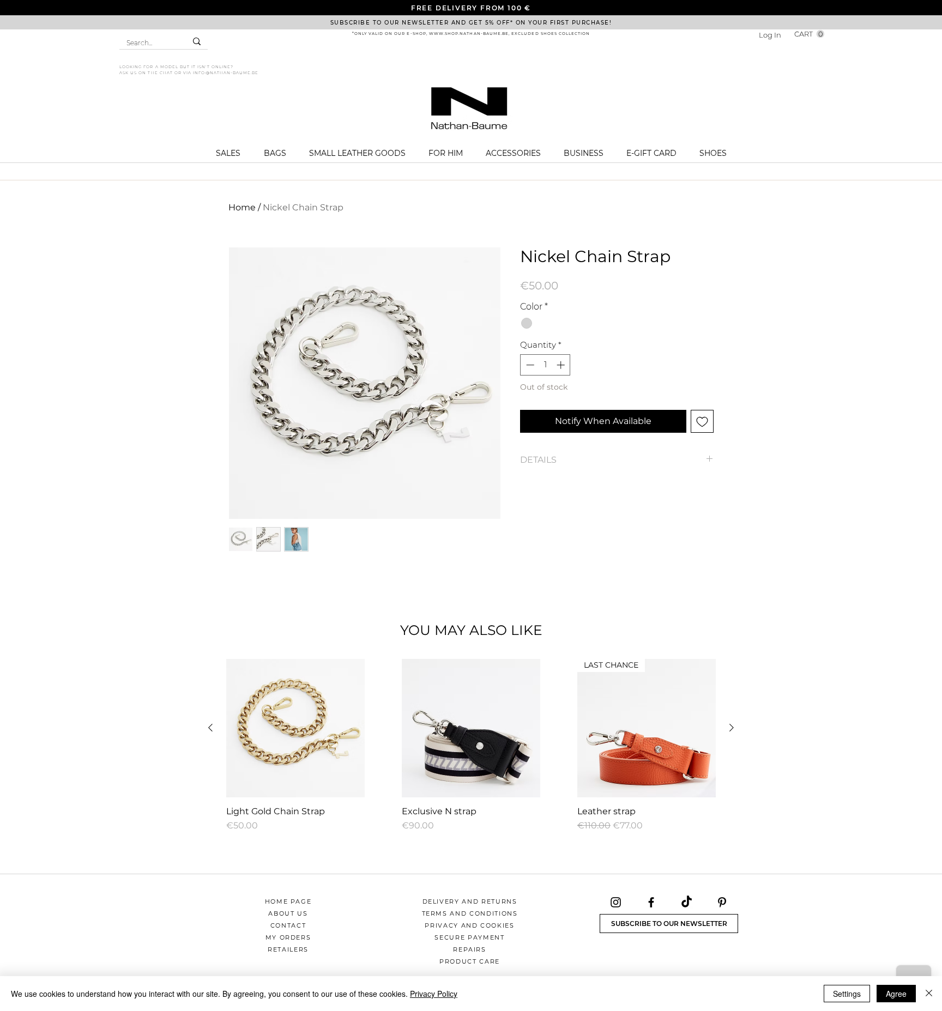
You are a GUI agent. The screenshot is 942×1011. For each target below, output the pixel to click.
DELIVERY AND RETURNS (469, 901)
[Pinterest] (722, 902)
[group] (471, 745)
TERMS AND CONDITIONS (470, 913)
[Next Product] (731, 727)
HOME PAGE (288, 901)
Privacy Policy (433, 993)
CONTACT (288, 925)
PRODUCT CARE (469, 961)
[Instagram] (616, 902)
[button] (809, 34)
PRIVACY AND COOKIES (469, 925)
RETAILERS (288, 949)
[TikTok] (686, 902)
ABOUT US (287, 913)
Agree (896, 993)
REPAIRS (469, 949)
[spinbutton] (545, 365)
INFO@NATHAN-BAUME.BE (225, 72)
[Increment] (561, 365)
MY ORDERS (288, 937)
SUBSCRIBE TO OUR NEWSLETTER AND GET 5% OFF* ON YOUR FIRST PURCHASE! (471, 22)
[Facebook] (651, 902)
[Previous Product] (210, 727)
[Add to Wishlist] (702, 421)
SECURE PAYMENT (469, 937)
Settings (847, 993)
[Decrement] (529, 365)
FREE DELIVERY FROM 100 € (471, 8)
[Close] (928, 993)
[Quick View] (295, 728)
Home (242, 207)
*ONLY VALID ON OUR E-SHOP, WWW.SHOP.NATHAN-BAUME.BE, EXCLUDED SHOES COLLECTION (471, 33)
